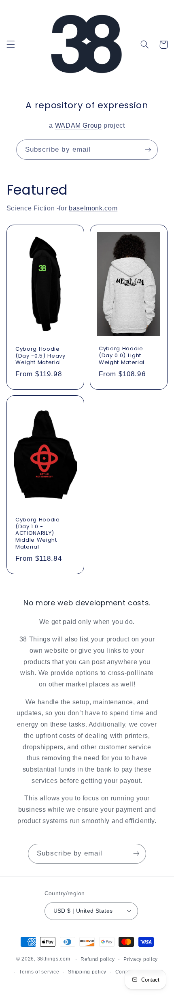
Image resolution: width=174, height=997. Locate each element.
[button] (10, 44)
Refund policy (98, 959)
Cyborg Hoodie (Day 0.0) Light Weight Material (121, 356)
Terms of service (39, 971)
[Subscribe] (148, 149)
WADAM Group (78, 125)
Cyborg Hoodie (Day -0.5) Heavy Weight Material (40, 356)
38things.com (53, 959)
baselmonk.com (93, 208)
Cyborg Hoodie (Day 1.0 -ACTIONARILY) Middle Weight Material (37, 534)
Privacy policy (140, 959)
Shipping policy (87, 971)
